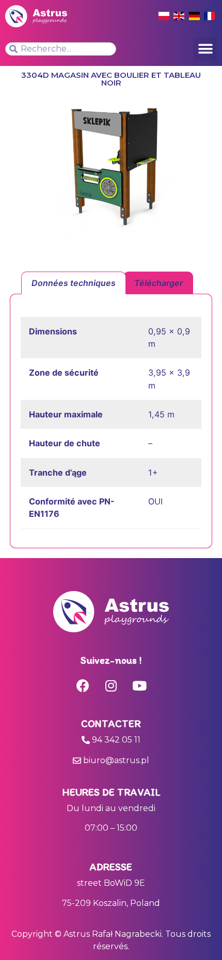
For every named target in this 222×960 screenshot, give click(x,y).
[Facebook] (83, 686)
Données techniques (73, 283)
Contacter (111, 723)
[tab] (73, 283)
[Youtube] (139, 686)
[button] (205, 49)
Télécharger (158, 283)
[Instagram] (111, 686)
